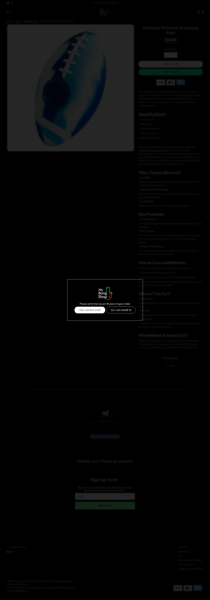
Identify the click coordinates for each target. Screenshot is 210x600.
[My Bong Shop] (105, 294)
